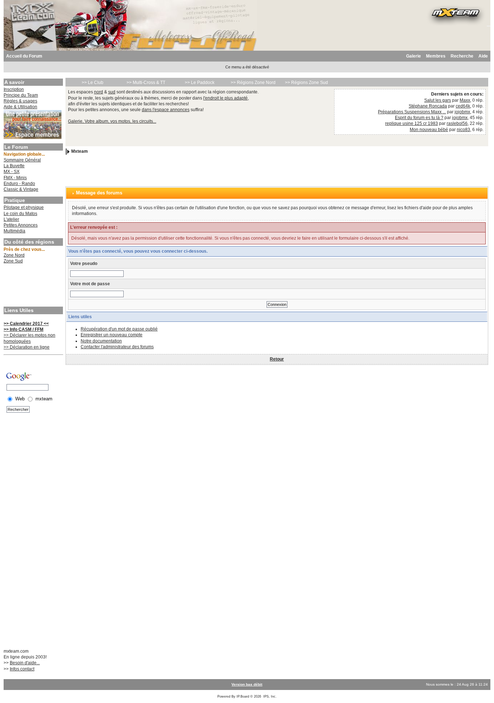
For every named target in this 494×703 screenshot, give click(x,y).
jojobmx (462, 111)
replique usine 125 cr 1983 (411, 123)
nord (98, 91)
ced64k (463, 106)
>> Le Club (92, 82)
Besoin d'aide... (25, 662)
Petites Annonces (21, 225)
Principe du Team (21, 95)
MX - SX (12, 171)
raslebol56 (457, 123)
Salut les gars (437, 100)
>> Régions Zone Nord (253, 82)
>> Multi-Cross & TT (146, 82)
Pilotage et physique (24, 207)
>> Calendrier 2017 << (26, 323)
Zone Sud (13, 261)
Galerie (413, 56)
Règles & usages (20, 101)
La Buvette (14, 165)
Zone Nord (14, 255)
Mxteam (79, 151)
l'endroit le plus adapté (225, 98)
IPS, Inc (269, 696)
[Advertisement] (32, 286)
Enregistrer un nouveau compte (111, 334)
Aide (483, 56)
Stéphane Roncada (428, 106)
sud (111, 91)
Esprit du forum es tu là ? (419, 117)
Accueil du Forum (24, 56)
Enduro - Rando (19, 183)
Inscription (14, 89)
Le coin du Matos (20, 213)
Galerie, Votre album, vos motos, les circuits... (112, 121)
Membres (436, 56)
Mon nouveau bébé (429, 129)
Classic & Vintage (21, 189)
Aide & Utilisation (20, 106)
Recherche (462, 56)
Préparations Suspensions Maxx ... (412, 111)
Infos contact (22, 669)
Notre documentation (101, 341)
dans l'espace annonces (165, 109)
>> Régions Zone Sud (306, 82)
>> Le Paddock (199, 82)
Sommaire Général (22, 160)
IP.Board (243, 696)
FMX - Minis (15, 177)
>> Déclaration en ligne (27, 347)
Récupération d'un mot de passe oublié (119, 329)
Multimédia (14, 230)
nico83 (463, 129)
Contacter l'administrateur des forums (117, 346)
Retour (277, 359)
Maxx (465, 100)
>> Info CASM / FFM (23, 329)
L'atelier (11, 219)
